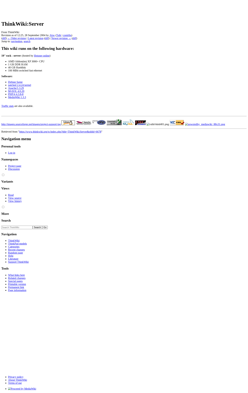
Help (10, 255)
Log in (11, 152)
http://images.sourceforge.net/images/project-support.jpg (31, 124)
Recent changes (16, 249)
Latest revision (35, 38)
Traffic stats (7, 106)
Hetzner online (42, 55)
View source (14, 198)
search (27, 41)
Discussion (14, 169)
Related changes (16, 278)
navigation (16, 41)
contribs (67, 35)
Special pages (15, 281)
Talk (58, 35)
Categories (13, 246)
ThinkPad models (17, 243)
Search (6, 220)
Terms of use (15, 383)
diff (4, 38)
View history (15, 201)
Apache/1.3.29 (16, 88)
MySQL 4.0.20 (16, 91)
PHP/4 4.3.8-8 (15, 94)
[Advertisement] (62, 9)
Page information (17, 290)
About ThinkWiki (17, 379)
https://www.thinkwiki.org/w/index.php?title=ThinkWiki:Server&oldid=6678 (60, 131)
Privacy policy (15, 376)
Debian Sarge (15, 82)
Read (11, 195)
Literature (13, 258)
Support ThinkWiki (18, 261)
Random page (15, 252)
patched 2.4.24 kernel (19, 85)
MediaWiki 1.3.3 (17, 97)
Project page (14, 165)
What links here (16, 275)
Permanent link (16, 287)
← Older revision (16, 38)
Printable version (17, 284)
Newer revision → (61, 38)
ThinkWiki (14, 240)
